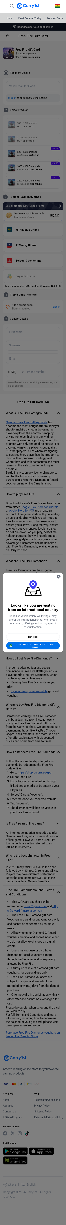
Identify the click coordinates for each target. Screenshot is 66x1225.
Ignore (33, 637)
